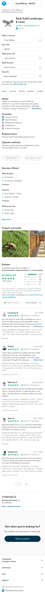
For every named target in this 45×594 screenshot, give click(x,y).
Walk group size (8, 54)
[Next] (26, 484)
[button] (8, 23)
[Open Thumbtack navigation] (5, 3)
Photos (22, 91)
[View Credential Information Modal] (15, 497)
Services (13, 91)
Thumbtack (6, 10)
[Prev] (18, 484)
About (4, 91)
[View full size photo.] (15, 243)
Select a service (8, 36)
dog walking (16, 10)
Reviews (31, 91)
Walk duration (7, 63)
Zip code (5, 45)
